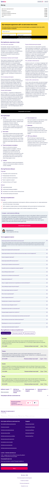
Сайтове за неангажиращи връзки (7, 429)
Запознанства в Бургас (29, 433)
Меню (46, 1)
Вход (14, 468)
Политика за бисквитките (24, 483)
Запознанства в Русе (29, 436)
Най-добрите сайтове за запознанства (8, 423)
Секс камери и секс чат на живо (7, 442)
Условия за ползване (25, 480)
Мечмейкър (40, 1)
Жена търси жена (5, 392)
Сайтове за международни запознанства (8, 448)
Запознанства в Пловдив (30, 426)
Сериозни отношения (5, 426)
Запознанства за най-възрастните (7, 439)
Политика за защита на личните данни (24, 477)
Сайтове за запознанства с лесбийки (8, 436)
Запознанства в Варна (29, 429)
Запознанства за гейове (5, 433)
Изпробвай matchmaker (24, 111)
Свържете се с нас (24, 485)
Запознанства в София (29, 423)
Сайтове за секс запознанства (6, 445)
